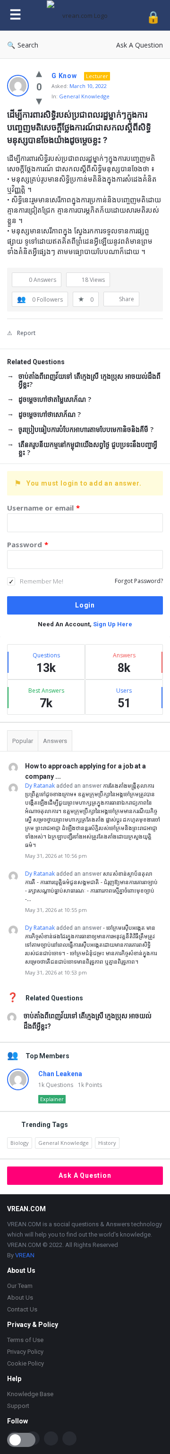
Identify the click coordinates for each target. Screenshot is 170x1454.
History (107, 1142)
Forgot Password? (139, 581)
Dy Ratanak (40, 786)
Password (27, 544)
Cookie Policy (25, 1363)
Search (27, 44)
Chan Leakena (60, 1074)
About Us (20, 1297)
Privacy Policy (25, 1351)
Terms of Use (25, 1339)
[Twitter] (69, 1438)
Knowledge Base (30, 1394)
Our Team (20, 1285)
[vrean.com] (84, 15)
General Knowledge (84, 96)
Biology (19, 1142)
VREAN (24, 1255)
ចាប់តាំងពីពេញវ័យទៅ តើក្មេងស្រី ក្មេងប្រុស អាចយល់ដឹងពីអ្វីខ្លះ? (89, 380)
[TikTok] (51, 1438)
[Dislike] (39, 100)
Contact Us (22, 1309)
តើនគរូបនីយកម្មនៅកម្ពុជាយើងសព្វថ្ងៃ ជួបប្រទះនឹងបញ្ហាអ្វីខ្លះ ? (87, 448)
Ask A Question (139, 44)
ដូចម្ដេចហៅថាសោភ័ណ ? (49, 414)
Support (18, 1405)
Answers (55, 740)
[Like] (39, 72)
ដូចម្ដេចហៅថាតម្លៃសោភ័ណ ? (54, 399)
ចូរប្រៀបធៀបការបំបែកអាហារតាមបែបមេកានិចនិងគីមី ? (85, 429)
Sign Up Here (112, 624)
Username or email (43, 507)
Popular (22, 740)
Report (26, 333)
